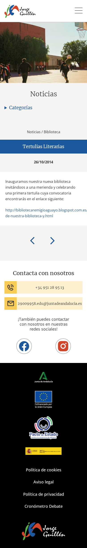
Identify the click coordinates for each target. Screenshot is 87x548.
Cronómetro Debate (44, 506)
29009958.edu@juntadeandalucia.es (50, 303)
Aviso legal (43, 482)
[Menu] (79, 11)
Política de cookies (43, 469)
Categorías (20, 107)
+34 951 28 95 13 (49, 287)
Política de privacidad (43, 494)
